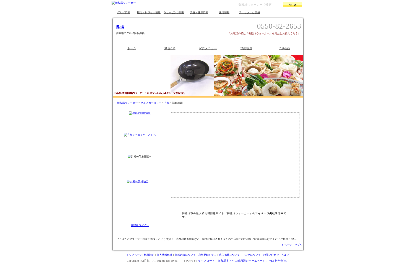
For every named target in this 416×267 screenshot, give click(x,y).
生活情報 (224, 12)
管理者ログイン (140, 225)
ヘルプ (285, 254)
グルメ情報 (123, 12)
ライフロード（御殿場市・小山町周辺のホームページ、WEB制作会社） (243, 260)
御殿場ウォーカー (127, 102)
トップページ (134, 254)
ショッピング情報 (174, 12)
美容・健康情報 (199, 12)
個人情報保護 (164, 254)
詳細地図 (246, 48)
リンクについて (251, 254)
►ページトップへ (291, 244)
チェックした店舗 (249, 12)
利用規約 (149, 254)
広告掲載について (229, 254)
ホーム (131, 48)
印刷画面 (284, 48)
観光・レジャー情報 (149, 12)
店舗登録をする (207, 254)
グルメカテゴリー (151, 102)
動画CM (170, 48)
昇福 (120, 27)
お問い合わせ (271, 254)
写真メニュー (208, 48)
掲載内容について (185, 254)
